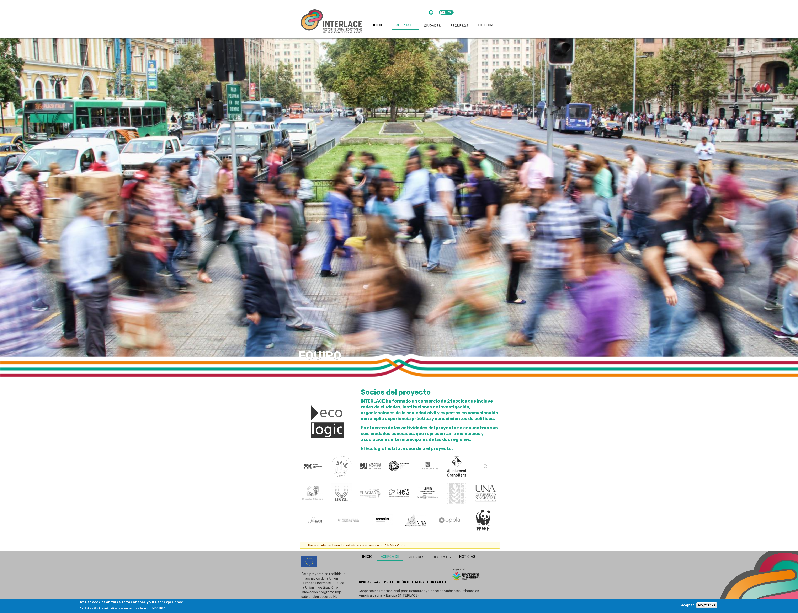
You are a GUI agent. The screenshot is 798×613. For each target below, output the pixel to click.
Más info (158, 608)
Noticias (486, 25)
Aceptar (687, 605)
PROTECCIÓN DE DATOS (404, 582)
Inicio (378, 25)
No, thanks (706, 605)
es (449, 12)
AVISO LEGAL (370, 582)
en (442, 12)
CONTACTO (436, 582)
